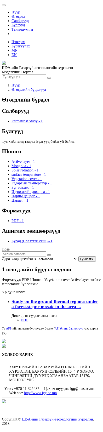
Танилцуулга (22, 29)
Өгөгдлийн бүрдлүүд (28, 89)
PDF (24, 320)
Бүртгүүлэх (20, 46)
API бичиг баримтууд (69, 328)
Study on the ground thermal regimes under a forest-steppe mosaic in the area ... (54, 304)
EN (14, 55)
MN (14, 50)
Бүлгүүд (18, 25)
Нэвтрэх (18, 42)
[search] (49, 255)
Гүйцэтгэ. (87, 259)
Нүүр (15, 12)
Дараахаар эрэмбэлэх (19, 259)
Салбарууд (20, 21)
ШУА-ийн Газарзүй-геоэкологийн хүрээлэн (57, 419)
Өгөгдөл (18, 16)
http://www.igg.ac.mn (40, 393)
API (8, 328)
